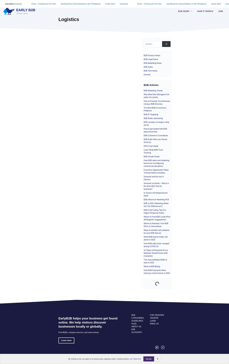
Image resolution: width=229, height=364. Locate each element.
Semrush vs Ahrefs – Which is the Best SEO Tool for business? (156, 186)
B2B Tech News (63, 88)
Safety (79, 91)
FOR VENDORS (157, 315)
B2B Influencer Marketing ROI (156, 200)
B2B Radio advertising (153, 118)
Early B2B (25, 10)
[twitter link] (157, 347)
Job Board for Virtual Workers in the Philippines (82, 4)
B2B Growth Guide (152, 157)
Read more (137, 359)
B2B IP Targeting (151, 114)
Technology (86, 91)
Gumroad (19, 4)
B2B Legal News (151, 59)
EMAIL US (154, 324)
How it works (205, 11)
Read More (68, 84)
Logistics (72, 91)
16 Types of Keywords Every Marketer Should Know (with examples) (156, 253)
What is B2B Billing (152, 266)
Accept (149, 359)
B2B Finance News (152, 55)
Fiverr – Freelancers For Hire (45, 4)
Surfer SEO (111, 4)
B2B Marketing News (153, 63)
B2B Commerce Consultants (156, 136)
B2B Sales (148, 67)
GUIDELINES (137, 321)
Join (220, 11)
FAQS (134, 324)
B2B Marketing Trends (153, 91)
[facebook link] (162, 347)
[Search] (166, 44)
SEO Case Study (151, 146)
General (147, 75)
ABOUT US (136, 327)
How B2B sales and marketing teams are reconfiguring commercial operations (156, 163)
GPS (59, 91)
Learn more (66, 340)
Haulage (65, 91)
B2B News (183, 11)
